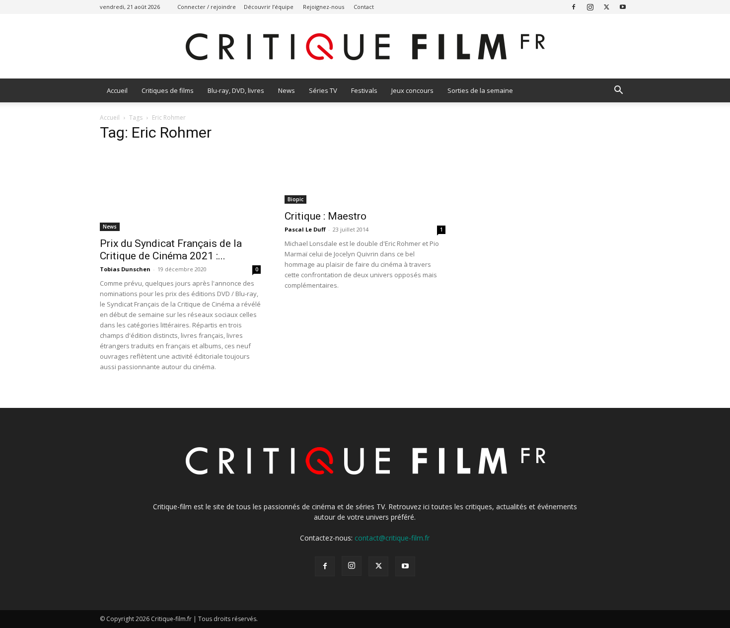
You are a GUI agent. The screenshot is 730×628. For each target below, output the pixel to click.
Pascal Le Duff (305, 229)
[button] (618, 91)
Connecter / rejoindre (206, 6)
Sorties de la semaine (480, 90)
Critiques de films (168, 90)
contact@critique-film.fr (392, 538)
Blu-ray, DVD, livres (236, 90)
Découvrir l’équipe (268, 6)
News (286, 90)
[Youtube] (622, 6)
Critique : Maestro (325, 216)
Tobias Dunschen (125, 269)
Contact (364, 6)
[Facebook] (573, 6)
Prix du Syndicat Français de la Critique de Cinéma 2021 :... (171, 249)
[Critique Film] (365, 47)
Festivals (364, 90)
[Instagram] (590, 6)
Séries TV (323, 90)
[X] (606, 6)
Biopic (295, 199)
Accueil (117, 90)
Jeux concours (412, 90)
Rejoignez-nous (323, 6)
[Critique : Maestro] (365, 178)
